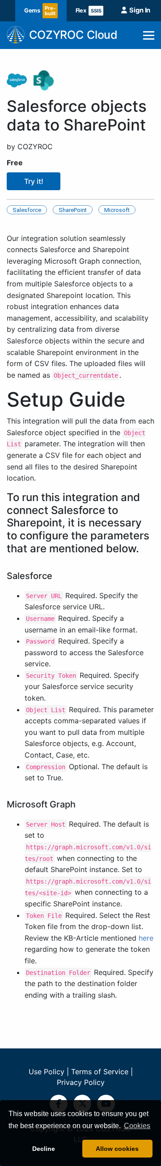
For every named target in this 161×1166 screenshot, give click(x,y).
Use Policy (46, 1071)
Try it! (33, 181)
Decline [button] (43, 1148)
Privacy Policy (81, 1082)
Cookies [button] (137, 1125)
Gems (39, 10)
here (146, 938)
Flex (89, 10)
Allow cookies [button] (117, 1148)
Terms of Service (99, 1071)
